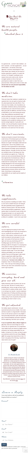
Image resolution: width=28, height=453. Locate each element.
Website (3, 437)
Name (3, 421)
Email (3, 429)
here (22, 379)
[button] (14, 11)
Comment (4, 401)
